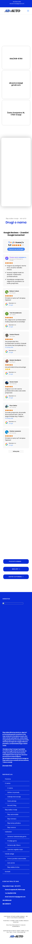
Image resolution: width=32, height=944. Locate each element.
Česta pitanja (11, 801)
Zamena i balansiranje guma (16, 837)
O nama (7, 783)
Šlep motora (11, 827)
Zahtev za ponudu (13, 792)
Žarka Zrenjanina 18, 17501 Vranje (15, 889)
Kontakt (7, 872)
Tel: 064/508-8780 (10, 893)
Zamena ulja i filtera (13, 845)
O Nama (12, 920)
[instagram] (17, 5)
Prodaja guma (12, 841)
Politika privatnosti (13, 925)
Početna (8, 779)
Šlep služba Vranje (11, 810)
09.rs (14, 930)
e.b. (15, 932)
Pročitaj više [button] (9, 347)
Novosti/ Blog (11, 805)
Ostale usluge (9, 854)
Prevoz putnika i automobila (16, 859)
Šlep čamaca (11, 819)
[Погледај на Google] (7, 292)
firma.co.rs (25, 930)
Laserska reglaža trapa (15, 849)
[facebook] (14, 5)
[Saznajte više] (7, 766)
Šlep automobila (12, 814)
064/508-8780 (17, 2)
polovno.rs (21, 932)
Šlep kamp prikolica (14, 823)
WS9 (18, 930)
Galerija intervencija (14, 797)
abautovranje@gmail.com (17, 3)
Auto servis (11, 863)
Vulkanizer (8, 832)
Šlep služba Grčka (13, 867)
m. (8, 932)
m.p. (11, 932)
